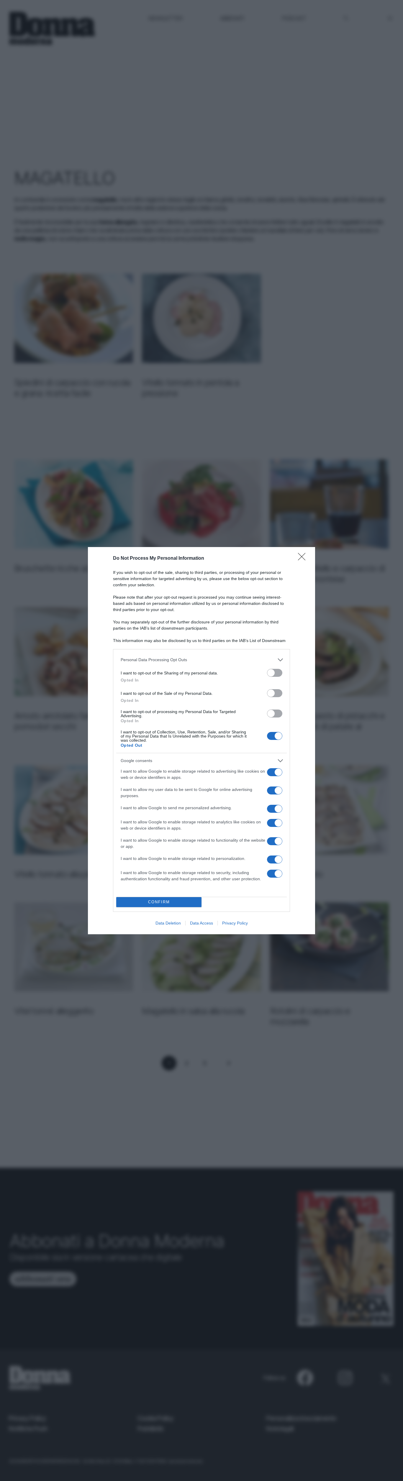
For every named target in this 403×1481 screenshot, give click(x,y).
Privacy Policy (235, 923)
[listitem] (201, 660)
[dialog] (201, 740)
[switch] (274, 673)
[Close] (303, 558)
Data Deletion (168, 923)
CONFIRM (159, 902)
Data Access (201, 923)
